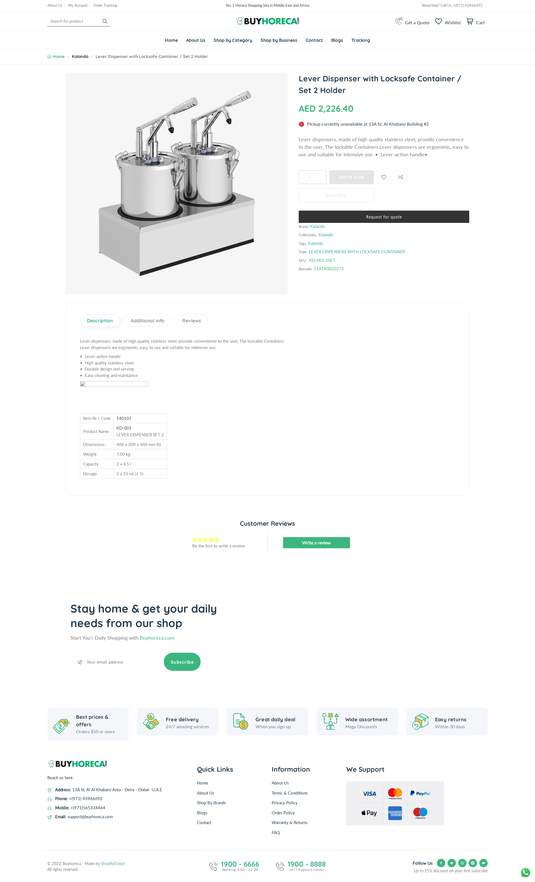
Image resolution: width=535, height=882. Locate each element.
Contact (204, 822)
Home (59, 56)
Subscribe (182, 661)
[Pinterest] (473, 863)
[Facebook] (441, 863)
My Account (77, 5)
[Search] (105, 21)
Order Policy (283, 812)
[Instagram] (462, 863)
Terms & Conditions (290, 792)
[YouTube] (483, 863)
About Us (54, 5)
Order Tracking (105, 5)
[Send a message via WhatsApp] (525, 872)
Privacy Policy (285, 802)
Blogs (202, 812)
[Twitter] (452, 863)
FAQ (276, 832)
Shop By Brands (211, 802)
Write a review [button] (316, 542)
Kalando (80, 56)
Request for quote (384, 217)
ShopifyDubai (112, 863)
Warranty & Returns (290, 822)
